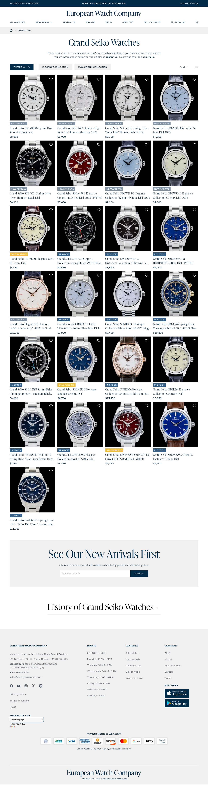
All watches (132, 653)
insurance (69, 22)
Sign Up (139, 573)
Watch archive (134, 678)
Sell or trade (133, 672)
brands (90, 22)
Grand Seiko (25, 30)
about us (127, 22)
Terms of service (19, 700)
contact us (111, 57)
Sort (182, 67)
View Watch (32, 97)
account (180, 22)
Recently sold (133, 665)
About (168, 659)
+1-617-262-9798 (19, 672)
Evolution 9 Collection (92, 67)
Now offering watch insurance (104, 3)
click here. (149, 57)
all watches (17, 22)
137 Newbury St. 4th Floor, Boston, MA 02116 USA (39, 659)
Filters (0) (19, 67)
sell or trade (152, 22)
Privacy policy (18, 694)
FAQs (13, 707)
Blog (167, 653)
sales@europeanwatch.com (24, 3)
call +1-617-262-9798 (189, 3)
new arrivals (44, 22)
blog (109, 22)
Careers (169, 672)
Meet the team (173, 665)
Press (168, 678)
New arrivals (133, 659)
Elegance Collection (55, 67)
